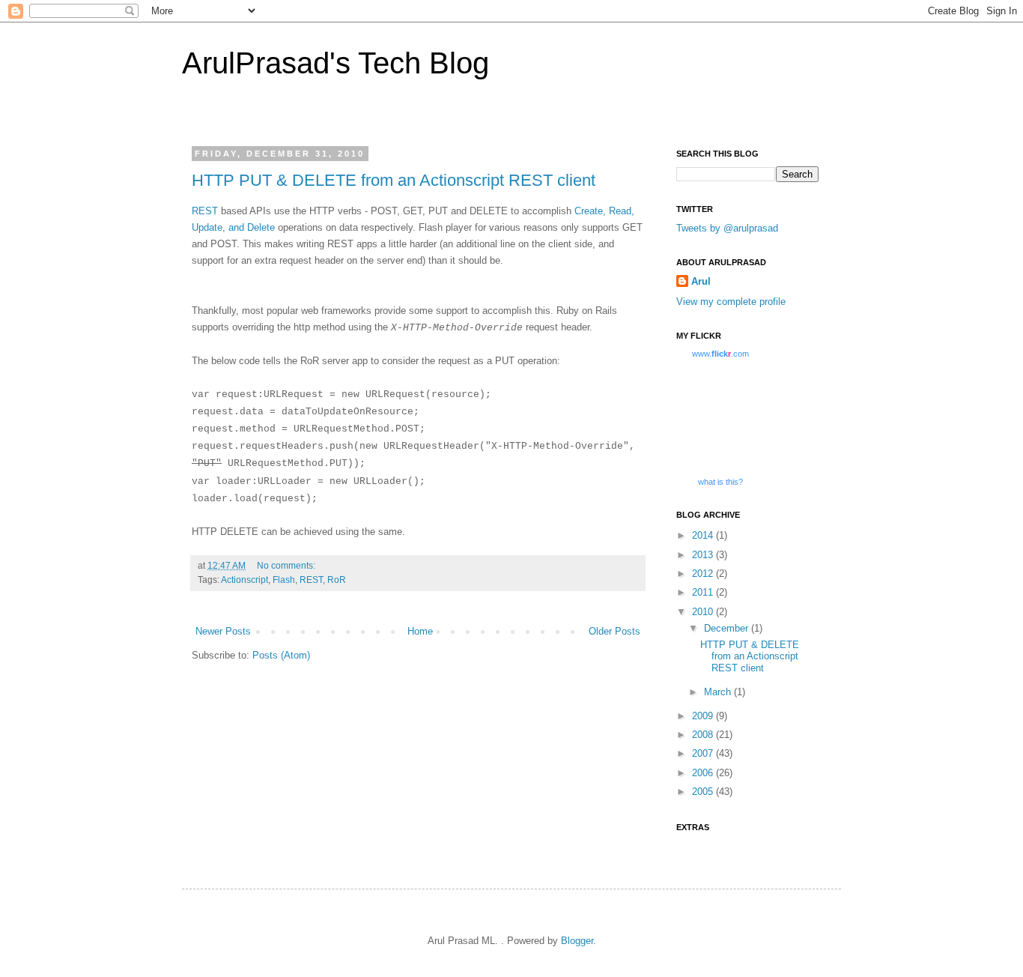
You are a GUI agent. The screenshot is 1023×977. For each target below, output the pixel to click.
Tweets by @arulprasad (727, 228)
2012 (704, 573)
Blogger (577, 940)
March (719, 692)
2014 (704, 535)
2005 (704, 791)
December (727, 628)
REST (205, 211)
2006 (704, 772)
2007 (704, 753)
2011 (704, 592)
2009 (704, 716)
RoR (336, 579)
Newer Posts (223, 631)
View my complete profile (731, 301)
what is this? (720, 481)
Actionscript (244, 579)
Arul (701, 281)
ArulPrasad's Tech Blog (335, 62)
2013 (704, 554)
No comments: (286, 565)
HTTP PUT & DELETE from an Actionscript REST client (393, 180)
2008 (704, 734)
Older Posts (614, 631)
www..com (720, 353)
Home (420, 631)
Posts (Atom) (281, 655)
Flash (284, 579)
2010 (704, 611)
